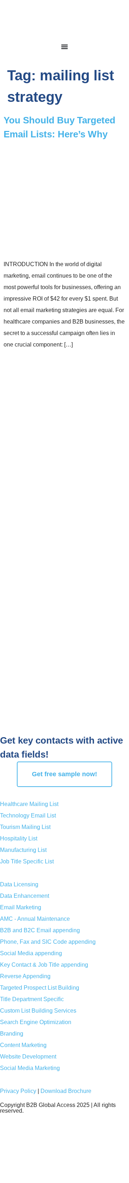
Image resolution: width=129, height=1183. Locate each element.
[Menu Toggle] (64, 46)
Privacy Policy (18, 1091)
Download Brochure (65, 1091)
